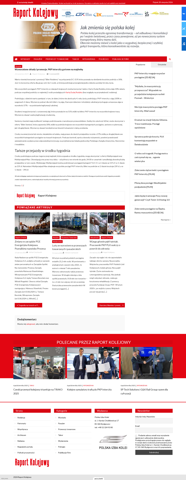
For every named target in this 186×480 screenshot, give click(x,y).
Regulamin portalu (25, 447)
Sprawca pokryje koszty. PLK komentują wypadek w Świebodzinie (149, 140)
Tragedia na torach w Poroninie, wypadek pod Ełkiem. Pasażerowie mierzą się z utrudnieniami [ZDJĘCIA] (30, 305)
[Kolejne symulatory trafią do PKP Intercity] (93, 363)
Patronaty (21, 423)
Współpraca (22, 429)
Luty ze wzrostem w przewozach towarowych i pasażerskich (69, 247)
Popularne (140, 64)
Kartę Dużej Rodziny (74, 92)
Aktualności (94, 237)
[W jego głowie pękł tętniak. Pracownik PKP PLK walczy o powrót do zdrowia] (107, 223)
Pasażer (38, 59)
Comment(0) (54, 74)
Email (137, 426)
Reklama (21, 441)
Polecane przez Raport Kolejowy (94, 342)
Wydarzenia (88, 59)
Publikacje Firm (120, 59)
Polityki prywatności (25, 452)
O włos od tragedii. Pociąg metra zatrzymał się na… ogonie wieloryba (151, 157)
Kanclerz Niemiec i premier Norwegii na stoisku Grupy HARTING (112, 305)
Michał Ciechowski (35, 252)
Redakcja (21, 417)
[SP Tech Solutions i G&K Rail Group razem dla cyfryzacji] (147, 363)
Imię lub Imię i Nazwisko (145, 416)
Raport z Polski (21, 237)
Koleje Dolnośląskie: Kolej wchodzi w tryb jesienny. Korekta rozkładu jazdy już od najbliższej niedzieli (83, 2)
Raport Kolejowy (38, 74)
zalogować (30, 324)
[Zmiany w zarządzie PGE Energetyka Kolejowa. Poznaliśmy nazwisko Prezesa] (32, 223)
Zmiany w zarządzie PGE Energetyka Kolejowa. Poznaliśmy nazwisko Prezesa (30, 245)
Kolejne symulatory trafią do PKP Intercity (89, 389)
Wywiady (25, 59)
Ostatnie (162, 64)
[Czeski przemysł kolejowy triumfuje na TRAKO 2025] (39, 363)
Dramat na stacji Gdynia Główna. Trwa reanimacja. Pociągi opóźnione (151, 124)
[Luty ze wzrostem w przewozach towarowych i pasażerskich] (69, 223)
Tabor (75, 59)
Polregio (104, 59)
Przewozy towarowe (57, 59)
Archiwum (21, 435)
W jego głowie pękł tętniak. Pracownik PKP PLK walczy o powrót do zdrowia (105, 245)
